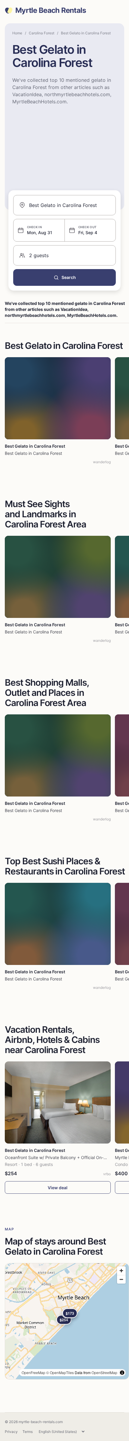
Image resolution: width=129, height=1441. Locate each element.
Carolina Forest (41, 33)
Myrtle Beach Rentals (50, 10)
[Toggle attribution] (122, 1372)
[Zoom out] (121, 1279)
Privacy (11, 1431)
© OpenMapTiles (60, 1372)
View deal (58, 1187)
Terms (27, 1431)
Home (17, 33)
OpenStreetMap (104, 1372)
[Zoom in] (121, 1270)
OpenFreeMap (33, 1372)
